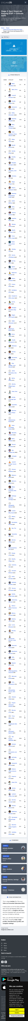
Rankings (6, 37)
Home (2, 28)
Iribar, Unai (14, 391)
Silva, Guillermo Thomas (11, 126)
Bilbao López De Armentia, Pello (12, 488)
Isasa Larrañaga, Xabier (11, 427)
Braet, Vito (14, 782)
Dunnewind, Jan (13, 752)
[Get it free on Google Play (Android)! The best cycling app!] (10, 979)
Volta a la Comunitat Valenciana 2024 (12, 29)
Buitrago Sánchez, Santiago (12, 497)
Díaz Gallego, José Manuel (12, 365)
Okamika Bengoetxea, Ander (12, 195)
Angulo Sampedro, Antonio (12, 704)
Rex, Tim (14, 528)
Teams (5, 948)
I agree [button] (17, 1009)
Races (7, 28)
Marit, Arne (14, 89)
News (5, 950)
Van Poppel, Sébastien (11, 738)
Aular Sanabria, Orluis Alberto (13, 133)
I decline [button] (17, 1012)
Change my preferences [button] (17, 1015)
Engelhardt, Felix (13, 724)
